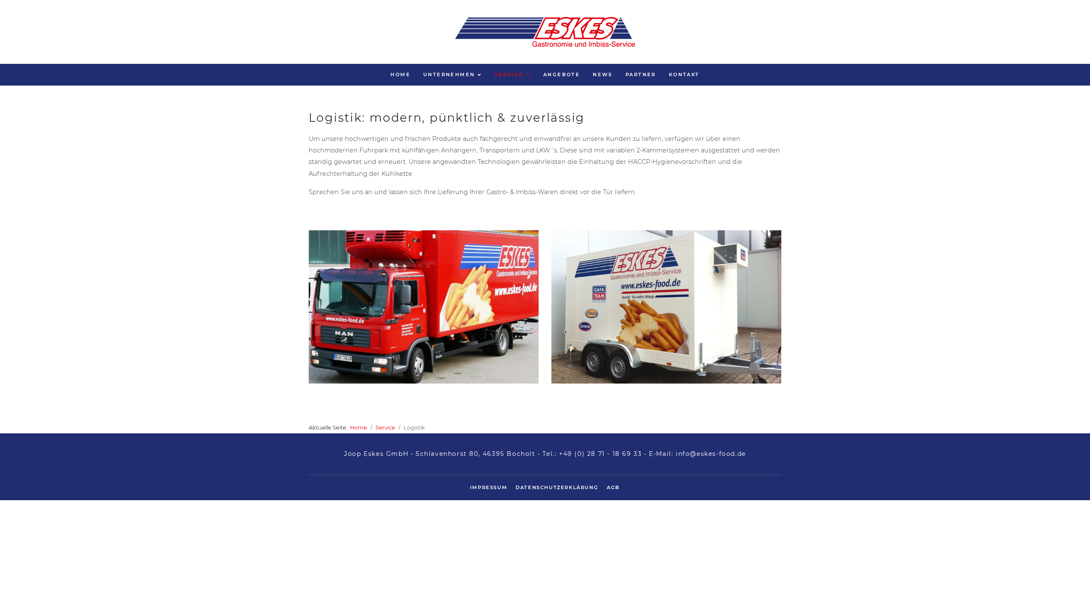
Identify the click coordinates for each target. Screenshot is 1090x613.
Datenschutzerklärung (557, 487)
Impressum (488, 487)
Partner (640, 74)
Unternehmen (449, 74)
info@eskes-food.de (711, 454)
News (603, 74)
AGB (613, 487)
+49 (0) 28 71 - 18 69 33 (600, 454)
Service (509, 74)
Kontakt (684, 74)
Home (400, 74)
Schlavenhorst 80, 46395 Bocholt (476, 454)
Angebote (561, 74)
